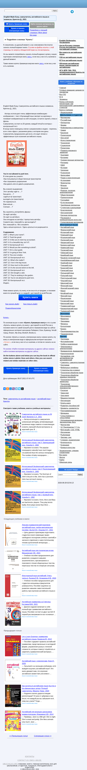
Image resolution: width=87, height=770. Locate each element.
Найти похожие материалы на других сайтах (42, 25)
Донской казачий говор (70, 288)
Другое (62, 457)
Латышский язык (67, 273)
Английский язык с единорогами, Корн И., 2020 (38, 662)
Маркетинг (65, 319)
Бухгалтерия (66, 326)
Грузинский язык (67, 301)
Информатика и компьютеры (72, 128)
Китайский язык (67, 293)
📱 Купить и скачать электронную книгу (17, 29)
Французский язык (68, 230)
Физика (63, 125)
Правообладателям (13, 308)
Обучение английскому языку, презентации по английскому (69, 65)
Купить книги (30, 297)
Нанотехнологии (67, 354)
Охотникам (65, 365)
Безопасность (66, 442)
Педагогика (65, 148)
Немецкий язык (67, 235)
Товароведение (67, 334)
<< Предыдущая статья (18, 736)
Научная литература (69, 215)
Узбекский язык (67, 253)
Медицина (65, 413)
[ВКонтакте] (4, 388)
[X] (22, 388)
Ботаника (64, 157)
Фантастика (65, 425)
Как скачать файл (12, 304)
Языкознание (66, 298)
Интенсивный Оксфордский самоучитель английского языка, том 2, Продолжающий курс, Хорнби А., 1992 (38, 469)
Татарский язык (67, 250)
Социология (65, 145)
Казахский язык (67, 268)
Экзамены (63, 99)
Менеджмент (66, 316)
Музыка (64, 185)
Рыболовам (65, 435)
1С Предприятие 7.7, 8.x (70, 427)
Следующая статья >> (42, 736)
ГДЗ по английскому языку (70, 57)
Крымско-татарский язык (70, 258)
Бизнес (63, 329)
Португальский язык (68, 278)
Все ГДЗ (62, 94)
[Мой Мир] (10, 388)
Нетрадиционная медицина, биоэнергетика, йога (71, 421)
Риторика (64, 163)
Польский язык (66, 275)
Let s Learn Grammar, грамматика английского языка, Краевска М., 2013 (37, 638)
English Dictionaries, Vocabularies (67, 41)
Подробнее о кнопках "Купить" (20, 40)
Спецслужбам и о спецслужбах (67, 417)
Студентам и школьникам (71, 208)
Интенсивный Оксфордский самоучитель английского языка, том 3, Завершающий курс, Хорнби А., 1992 (38, 442)
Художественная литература (72, 160)
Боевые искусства (68, 447)
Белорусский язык (68, 245)
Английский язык (67, 227)
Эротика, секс (66, 437)
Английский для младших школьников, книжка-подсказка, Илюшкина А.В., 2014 (37, 713)
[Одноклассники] (7, 388)
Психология (65, 173)
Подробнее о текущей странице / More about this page (38, 32)
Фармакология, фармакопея (72, 351)
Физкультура (65, 183)
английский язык (43, 399)
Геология (64, 390)
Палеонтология (67, 197)
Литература (65, 123)
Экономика (65, 321)
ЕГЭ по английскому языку (70, 60)
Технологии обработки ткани (72, 373)
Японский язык (66, 286)
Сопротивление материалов (72, 222)
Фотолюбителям (67, 341)
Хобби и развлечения (69, 344)
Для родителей (66, 213)
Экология (64, 188)
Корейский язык (67, 255)
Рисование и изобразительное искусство (70, 219)
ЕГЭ (61, 97)
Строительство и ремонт (70, 370)
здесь (29, 57)
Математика (65, 117)
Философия (65, 175)
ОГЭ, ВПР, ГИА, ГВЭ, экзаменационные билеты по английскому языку (71, 72)
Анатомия (65, 155)
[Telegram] (16, 388)
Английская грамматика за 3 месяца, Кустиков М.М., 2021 (36, 603)
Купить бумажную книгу (15, 368)
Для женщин (66, 401)
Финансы (64, 324)
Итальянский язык (68, 237)
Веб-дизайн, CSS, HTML (70, 430)
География (65, 200)
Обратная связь (65, 462)
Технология (65, 143)
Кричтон (6, 401)
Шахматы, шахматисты (70, 408)
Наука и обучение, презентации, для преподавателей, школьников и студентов (71, 104)
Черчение (64, 170)
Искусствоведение (68, 140)
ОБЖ (63, 165)
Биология (64, 133)
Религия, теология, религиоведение (67, 191)
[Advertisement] (21, 87)
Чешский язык (66, 281)
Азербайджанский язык (70, 260)
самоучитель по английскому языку (22, 399)
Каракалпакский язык (69, 308)
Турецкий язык (66, 265)
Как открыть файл (30, 304)
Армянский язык (67, 248)
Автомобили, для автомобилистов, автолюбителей (67, 358)
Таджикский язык (67, 311)
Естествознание (67, 203)
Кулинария (65, 445)
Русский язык (66, 120)
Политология (66, 135)
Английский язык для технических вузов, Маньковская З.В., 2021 (38, 552)
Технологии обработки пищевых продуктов (69, 376)
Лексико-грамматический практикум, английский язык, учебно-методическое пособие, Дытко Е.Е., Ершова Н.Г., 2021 (37, 527)
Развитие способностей (70, 406)
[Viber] (13, 388)
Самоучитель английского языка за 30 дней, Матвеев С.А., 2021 (37, 415)
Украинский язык (67, 242)
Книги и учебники (66, 110)
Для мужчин (65, 432)
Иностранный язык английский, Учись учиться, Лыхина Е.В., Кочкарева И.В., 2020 (39, 577)
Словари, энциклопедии (70, 440)
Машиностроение (68, 398)
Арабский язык (66, 263)
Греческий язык (67, 270)
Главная (62, 88)
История (64, 168)
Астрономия (65, 180)
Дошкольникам (66, 112)
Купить (6, 317)
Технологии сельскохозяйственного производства (69, 386)
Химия (63, 130)
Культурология (66, 210)
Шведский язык (67, 283)
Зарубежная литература (70, 205)
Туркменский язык (68, 306)
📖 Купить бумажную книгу (16, 24)
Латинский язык (67, 240)
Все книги (63, 455)
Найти (61, 460)
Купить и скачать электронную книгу (40, 369)
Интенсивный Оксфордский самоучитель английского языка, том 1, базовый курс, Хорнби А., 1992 (38, 494)
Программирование (68, 411)
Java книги (65, 395)
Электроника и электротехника (66, 347)
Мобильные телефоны (69, 367)
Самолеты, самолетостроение (72, 362)
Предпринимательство (70, 331)
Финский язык (66, 296)
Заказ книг (65, 393)
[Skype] (19, 388)
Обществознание (67, 195)
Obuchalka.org (10, 764)
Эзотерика (65, 339)
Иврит (63, 291)
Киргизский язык (67, 303)
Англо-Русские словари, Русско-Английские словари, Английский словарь (71, 47)
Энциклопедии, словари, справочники (69, 451)
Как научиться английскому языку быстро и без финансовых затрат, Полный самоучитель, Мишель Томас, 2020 (39, 688)
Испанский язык (67, 232)
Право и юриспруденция (70, 178)
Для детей (65, 138)
